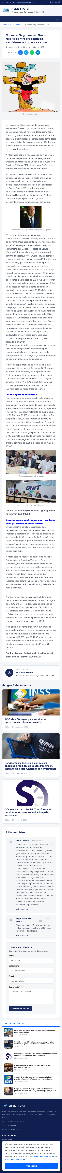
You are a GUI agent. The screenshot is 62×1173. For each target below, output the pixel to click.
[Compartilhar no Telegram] (37, 52)
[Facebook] (50, 2)
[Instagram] (59, 2)
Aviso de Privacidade (44, 1156)
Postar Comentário (20, 1008)
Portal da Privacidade (15, 1159)
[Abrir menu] (57, 18)
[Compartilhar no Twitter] (26, 52)
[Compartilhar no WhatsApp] (32, 52)
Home (6, 25)
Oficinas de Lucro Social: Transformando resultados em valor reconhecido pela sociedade (28, 812)
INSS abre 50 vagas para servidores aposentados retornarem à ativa (25, 721)
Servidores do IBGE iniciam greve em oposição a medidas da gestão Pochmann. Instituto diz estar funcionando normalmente (30, 766)
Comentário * (14, 987)
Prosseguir (31, 1166)
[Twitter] (53, 2)
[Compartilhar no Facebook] (20, 52)
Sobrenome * (14, 966)
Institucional (7, 1140)
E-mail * (12, 976)
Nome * (12, 956)
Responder (23, 909)
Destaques (16, 25)
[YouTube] (56, 2)
